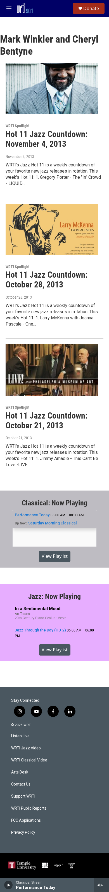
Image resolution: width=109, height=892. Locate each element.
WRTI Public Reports (28, 808)
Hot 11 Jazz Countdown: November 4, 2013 (46, 139)
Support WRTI (23, 796)
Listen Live (20, 736)
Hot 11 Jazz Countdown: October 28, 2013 (46, 279)
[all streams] (101, 885)
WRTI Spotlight (17, 126)
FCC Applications (26, 820)
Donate (91, 8)
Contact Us (20, 784)
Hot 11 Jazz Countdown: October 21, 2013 (46, 420)
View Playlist (55, 556)
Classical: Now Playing (54, 503)
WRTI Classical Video (29, 760)
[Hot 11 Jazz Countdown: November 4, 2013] (52, 88)
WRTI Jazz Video (26, 748)
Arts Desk (19, 772)
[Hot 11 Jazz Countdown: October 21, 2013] (52, 370)
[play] (8, 885)
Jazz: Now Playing (54, 596)
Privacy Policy (23, 832)
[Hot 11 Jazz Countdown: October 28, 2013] (52, 229)
